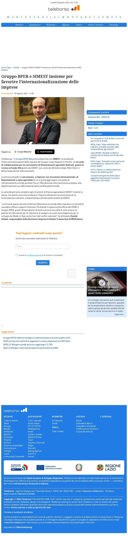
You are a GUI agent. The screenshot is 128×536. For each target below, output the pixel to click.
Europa (7, 426)
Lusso (6, 453)
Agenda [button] (65, 24)
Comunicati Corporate (14, 456)
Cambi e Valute (35, 434)
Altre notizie (95, 133)
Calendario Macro (84, 423)
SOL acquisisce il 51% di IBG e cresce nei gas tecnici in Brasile (107, 139)
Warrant (32, 448)
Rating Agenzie (35, 451)
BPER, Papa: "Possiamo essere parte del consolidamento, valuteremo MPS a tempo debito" (107, 163)
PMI (11, 93)
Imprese (94, 117)
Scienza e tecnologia (13, 445)
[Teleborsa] (64, 10)
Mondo (7, 428)
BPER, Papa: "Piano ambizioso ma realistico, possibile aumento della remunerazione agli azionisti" (105, 146)
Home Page (6, 67)
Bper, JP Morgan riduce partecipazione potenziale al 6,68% (30, 348)
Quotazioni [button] (34, 24)
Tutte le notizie (11, 420)
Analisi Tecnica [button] (95, 24)
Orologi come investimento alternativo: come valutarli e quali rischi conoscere (104, 290)
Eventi (79, 420)
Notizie (16, 67)
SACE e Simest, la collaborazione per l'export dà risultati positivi (106, 170)
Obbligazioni (34, 428)
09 (8, 17)
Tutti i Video (58, 431)
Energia (7, 451)
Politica (7, 442)
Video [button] (78, 24)
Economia (5, 93)
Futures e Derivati (36, 442)
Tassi (30, 439)
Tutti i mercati (34, 420)
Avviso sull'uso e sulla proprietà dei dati (31, 507)
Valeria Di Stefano (26, 493)
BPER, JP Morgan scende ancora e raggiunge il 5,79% (27, 344)
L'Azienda (113, 24)
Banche (7, 434)
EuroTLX (32, 453)
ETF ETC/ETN (34, 426)
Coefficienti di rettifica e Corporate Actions (87, 430)
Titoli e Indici (95, 123)
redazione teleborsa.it (93, 491)
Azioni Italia (33, 423)
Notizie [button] (19, 24)
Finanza (7, 439)
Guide (91, 268)
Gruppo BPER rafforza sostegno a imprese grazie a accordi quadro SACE (36, 337)
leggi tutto (119, 314)
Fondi (30, 431)
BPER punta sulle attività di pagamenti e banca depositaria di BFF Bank (36, 341)
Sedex (30, 445)
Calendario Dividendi (86, 426)
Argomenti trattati (98, 112)
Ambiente (8, 431)
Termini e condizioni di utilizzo (18, 512)
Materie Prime (35, 437)
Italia (6, 423)
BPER (105, 117)
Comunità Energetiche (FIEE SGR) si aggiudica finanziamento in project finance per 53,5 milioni (105, 178)
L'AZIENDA (106, 416)
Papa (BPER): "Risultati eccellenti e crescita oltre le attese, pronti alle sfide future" (107, 155)
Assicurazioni (10, 448)
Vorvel (31, 456)
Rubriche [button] (50, 24)
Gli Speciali (57, 420)
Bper (93, 127)
